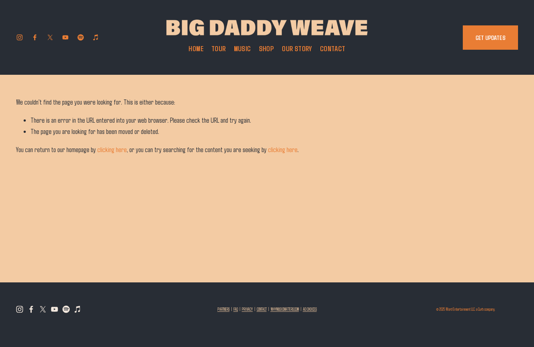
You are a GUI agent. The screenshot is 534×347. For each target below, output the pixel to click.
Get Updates (490, 37)
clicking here (112, 149)
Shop (266, 48)
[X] (50, 37)
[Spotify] (80, 37)
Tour (218, 48)
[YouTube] (65, 37)
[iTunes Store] (96, 37)
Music (242, 48)
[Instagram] (19, 37)
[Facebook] (35, 37)
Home (196, 48)
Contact (332, 48)
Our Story (297, 48)
